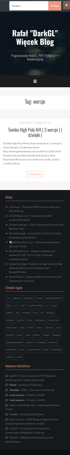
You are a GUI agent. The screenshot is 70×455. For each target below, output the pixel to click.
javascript (54, 320)
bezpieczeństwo (54, 298)
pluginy (56, 334)
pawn (20, 334)
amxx (39, 298)
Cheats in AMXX (36, 394)
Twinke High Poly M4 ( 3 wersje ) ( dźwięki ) (35, 132)
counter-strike (35, 305)
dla (17, 312)
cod (23, 305)
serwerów (11, 349)
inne (30, 320)
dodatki (26, 312)
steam (46, 349)
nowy (39, 327)
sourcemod (33, 349)
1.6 (8, 298)
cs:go (54, 305)
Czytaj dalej (35, 174)
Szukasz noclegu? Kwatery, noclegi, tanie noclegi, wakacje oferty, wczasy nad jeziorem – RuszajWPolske (36, 267)
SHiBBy (14, 414)
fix (42, 312)
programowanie (14, 342)
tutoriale (56, 349)
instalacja (40, 320)
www (19, 356)
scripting (41, 342)
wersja (9, 356)
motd (30, 327)
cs (47, 305)
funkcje (50, 312)
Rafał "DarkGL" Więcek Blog (35, 37)
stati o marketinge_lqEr (22, 405)
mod (22, 327)
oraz (58, 327)
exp (35, 312)
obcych (49, 327)
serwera (53, 342)
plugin (46, 334)
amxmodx (28, 298)
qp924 (13, 375)
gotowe (10, 320)
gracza (21, 320)
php (28, 334)
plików (36, 334)
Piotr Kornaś (17, 419)
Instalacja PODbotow (30, 384)
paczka (10, 334)
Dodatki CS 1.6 (43, 122)
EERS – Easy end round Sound (37, 389)
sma (22, 349)
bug (8, 305)
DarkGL (14, 428)
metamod (11, 327)
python (29, 342)
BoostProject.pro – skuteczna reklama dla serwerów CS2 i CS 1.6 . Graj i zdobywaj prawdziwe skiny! (32, 255)
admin (16, 298)
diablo (9, 312)
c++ (16, 305)
